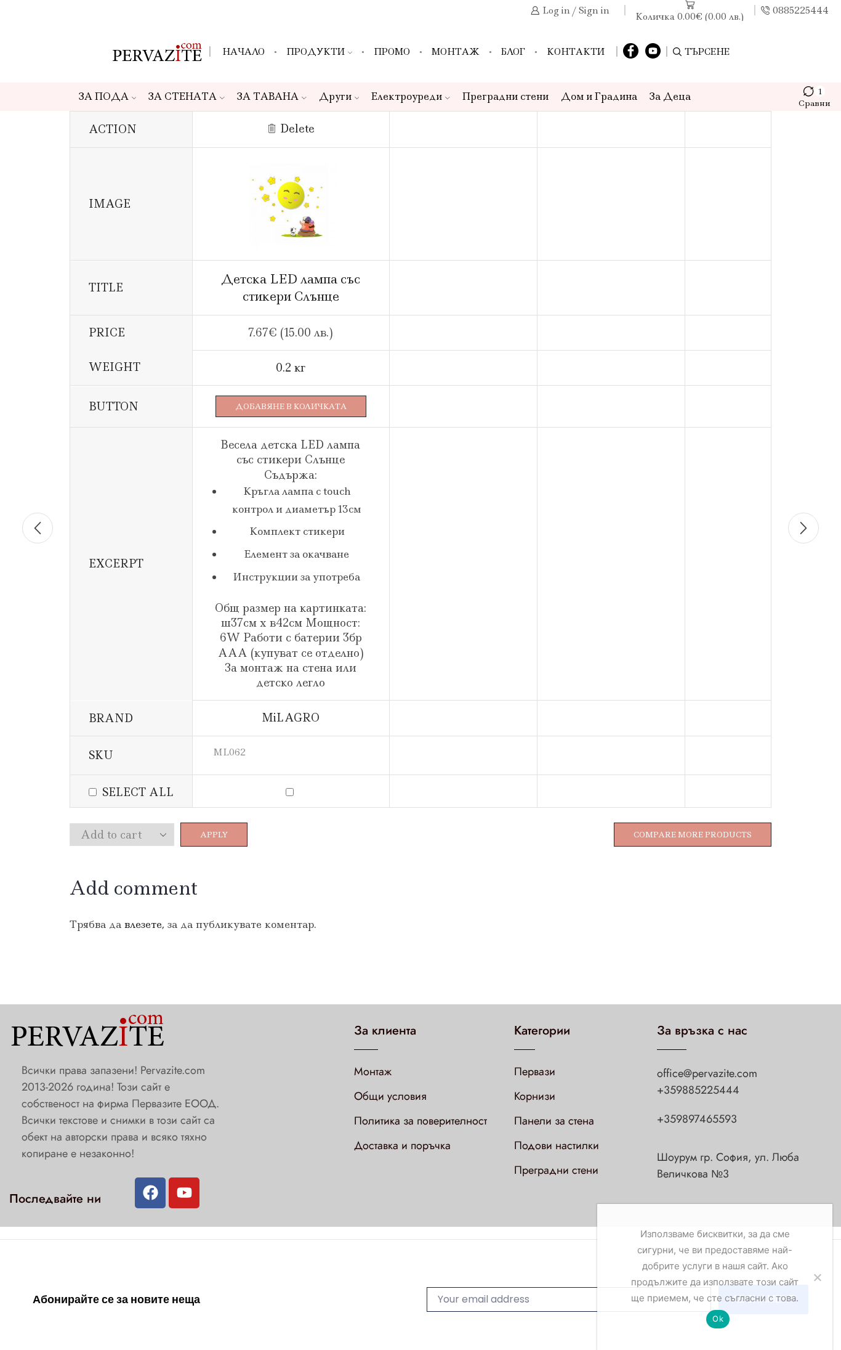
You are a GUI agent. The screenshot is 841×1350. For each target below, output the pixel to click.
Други (335, 96)
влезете (143, 924)
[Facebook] (630, 51)
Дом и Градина (599, 96)
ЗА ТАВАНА (268, 96)
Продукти (315, 52)
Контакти (576, 52)
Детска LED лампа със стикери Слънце (290, 287)
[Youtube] (184, 1192)
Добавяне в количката (291, 406)
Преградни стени (505, 96)
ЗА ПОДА (104, 96)
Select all (138, 792)
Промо (392, 52)
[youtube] (653, 51)
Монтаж (456, 52)
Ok (717, 1319)
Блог (513, 52)
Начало (243, 52)
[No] (817, 1277)
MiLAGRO (291, 717)
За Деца (670, 96)
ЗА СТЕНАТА (182, 96)
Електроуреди (406, 96)
